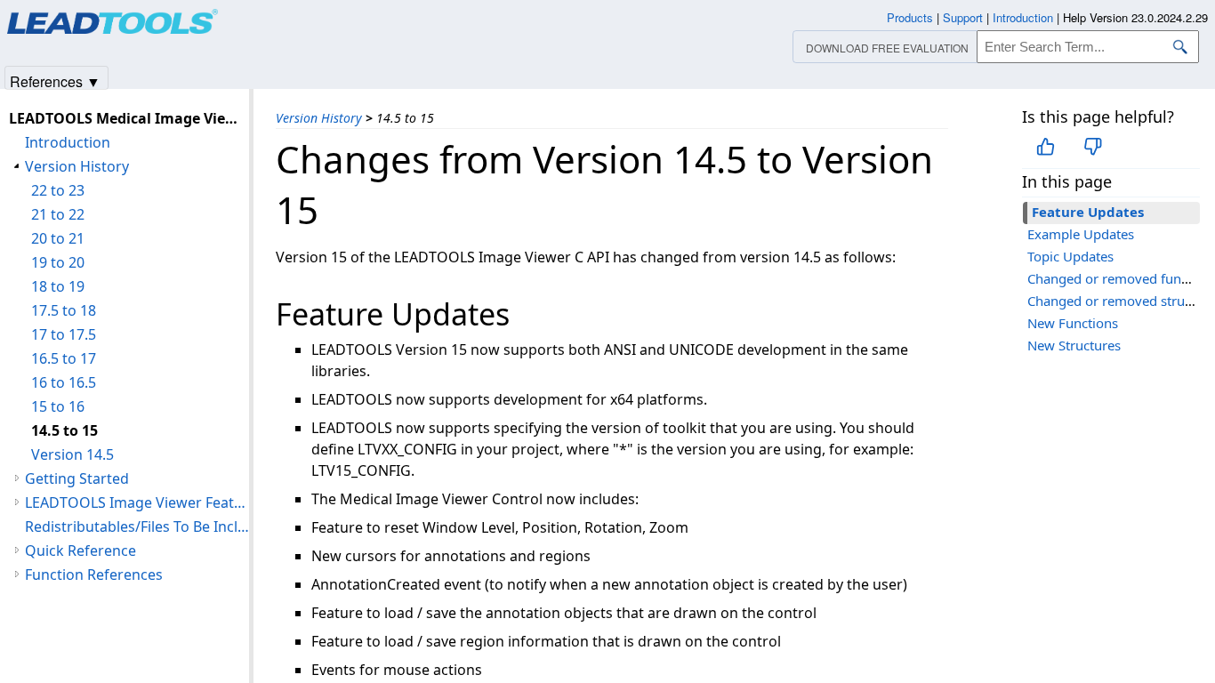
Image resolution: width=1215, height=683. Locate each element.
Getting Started (77, 478)
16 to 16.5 (63, 382)
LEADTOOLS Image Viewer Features (137, 502)
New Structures (1074, 345)
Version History (319, 117)
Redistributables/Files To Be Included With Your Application (137, 526)
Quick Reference (80, 550)
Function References (94, 574)
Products (910, 17)
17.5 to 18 (63, 310)
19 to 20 (57, 262)
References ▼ (55, 80)
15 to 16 (57, 406)
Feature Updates (1088, 212)
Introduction (67, 142)
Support (963, 17)
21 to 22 (57, 214)
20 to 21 (57, 238)
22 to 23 (57, 190)
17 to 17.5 (63, 334)
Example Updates (1080, 234)
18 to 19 (57, 286)
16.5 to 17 (63, 358)
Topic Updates (1070, 256)
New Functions (1072, 323)
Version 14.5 (72, 454)
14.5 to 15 (64, 430)
